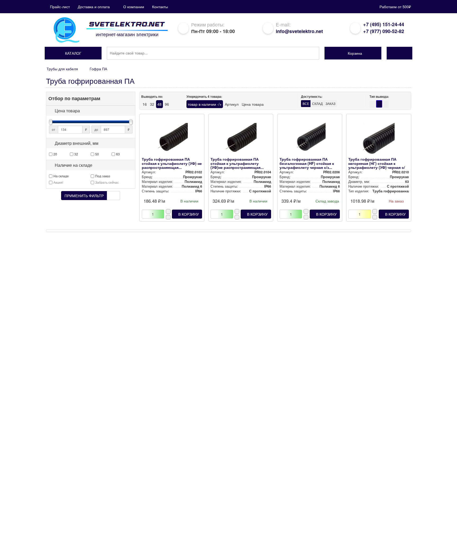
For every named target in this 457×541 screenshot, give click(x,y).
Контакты (160, 6)
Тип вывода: (379, 96)
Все (306, 103)
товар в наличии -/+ (205, 104)
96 (167, 104)
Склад (317, 103)
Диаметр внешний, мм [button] (76, 143)
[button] (73, 53)
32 (152, 104)
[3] (386, 104)
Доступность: (311, 96)
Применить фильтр (84, 195)
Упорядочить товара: (204, 96)
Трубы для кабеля (62, 68)
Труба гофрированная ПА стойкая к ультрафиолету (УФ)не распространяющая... (237, 163)
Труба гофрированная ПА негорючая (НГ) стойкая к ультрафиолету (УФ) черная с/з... (376, 165)
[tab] (90, 111)
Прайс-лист (60, 6)
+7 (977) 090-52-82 (383, 31)
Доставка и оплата (94, 6)
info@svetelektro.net (299, 31)
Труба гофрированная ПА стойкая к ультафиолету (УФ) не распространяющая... (172, 163)
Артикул (232, 104)
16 (145, 104)
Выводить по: (152, 96)
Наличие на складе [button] (73, 165)
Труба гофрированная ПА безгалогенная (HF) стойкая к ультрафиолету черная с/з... (307, 163)
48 (159, 104)
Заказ (330, 103)
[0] (379, 104)
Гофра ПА (98, 68)
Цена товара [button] (67, 110)
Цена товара (253, 104)
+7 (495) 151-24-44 (383, 24)
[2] (372, 104)
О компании (133, 6)
